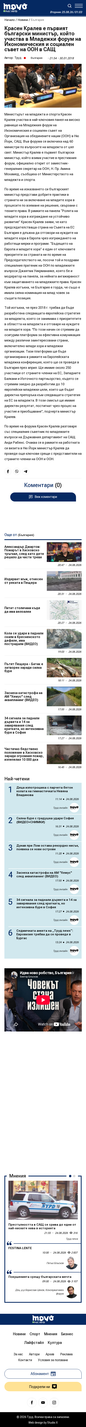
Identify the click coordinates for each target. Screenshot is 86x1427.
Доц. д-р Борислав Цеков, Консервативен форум (39, 1291)
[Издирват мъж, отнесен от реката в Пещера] (64, 581)
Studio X (52, 1422)
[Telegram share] (25, 471)
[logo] (15, 7)
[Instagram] (54, 1402)
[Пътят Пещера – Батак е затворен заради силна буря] (64, 668)
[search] (70, 6)
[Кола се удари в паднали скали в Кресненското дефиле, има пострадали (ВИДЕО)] (64, 639)
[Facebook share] (8, 471)
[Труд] (43, 1319)
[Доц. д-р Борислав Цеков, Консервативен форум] (71, 1291)
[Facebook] (32, 1402)
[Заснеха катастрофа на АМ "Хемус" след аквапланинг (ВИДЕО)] (64, 696)
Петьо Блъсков (55, 1263)
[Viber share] (16, 471)
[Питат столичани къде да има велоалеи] (64, 610)
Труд (17, 58)
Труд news (72, 1238)
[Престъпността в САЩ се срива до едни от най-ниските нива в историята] (43, 1200)
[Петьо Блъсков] (71, 1263)
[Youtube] (43, 1402)
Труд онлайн (60, 807)
